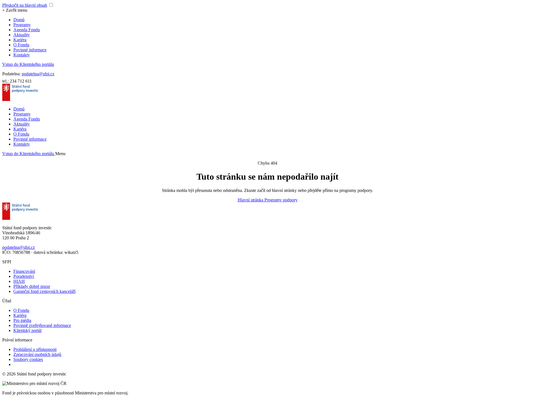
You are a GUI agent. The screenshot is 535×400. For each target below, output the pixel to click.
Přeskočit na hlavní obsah (24, 5)
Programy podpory (281, 199)
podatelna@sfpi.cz (38, 73)
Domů (19, 19)
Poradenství (23, 276)
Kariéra (19, 39)
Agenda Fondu (26, 29)
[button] (14, 10)
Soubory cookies (28, 359)
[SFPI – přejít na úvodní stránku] (20, 99)
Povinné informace (30, 49)
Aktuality (21, 34)
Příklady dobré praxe (31, 286)
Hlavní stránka (251, 199)
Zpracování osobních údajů (37, 354)
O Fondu (21, 44)
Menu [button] (60, 153)
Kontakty (21, 54)
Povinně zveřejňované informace (42, 325)
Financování (24, 271)
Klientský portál (27, 330)
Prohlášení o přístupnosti (35, 349)
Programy (22, 24)
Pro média (22, 320)
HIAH (19, 281)
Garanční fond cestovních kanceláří (44, 291)
